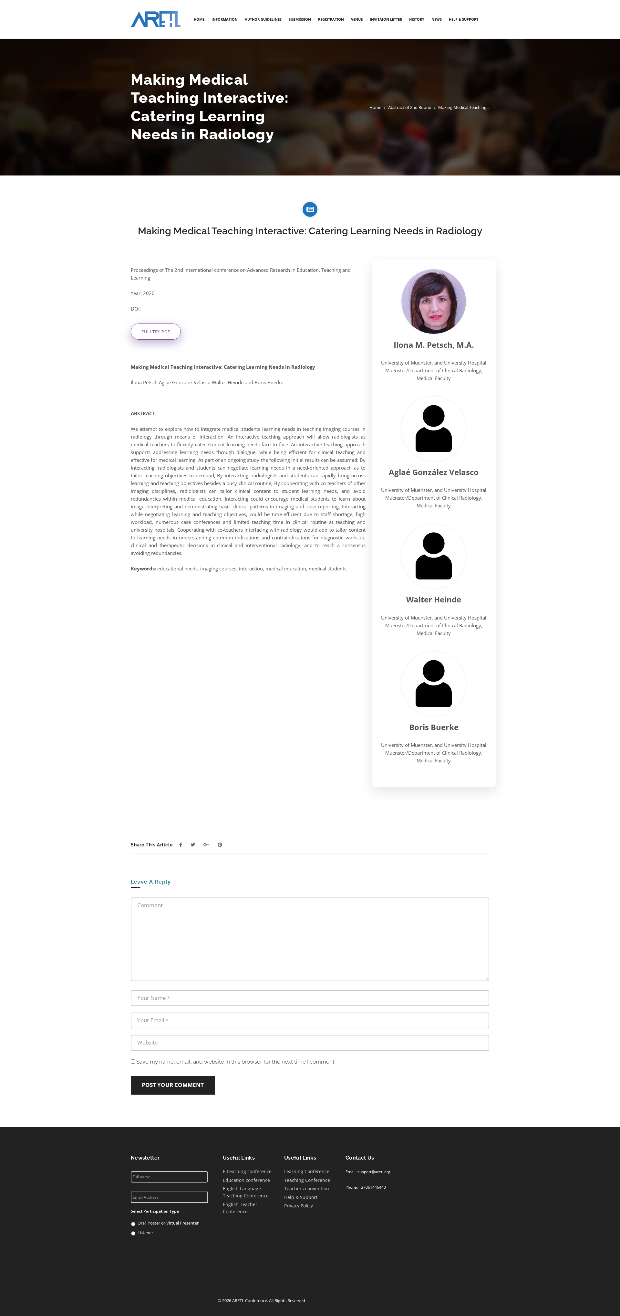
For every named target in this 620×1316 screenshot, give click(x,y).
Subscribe (156, 1255)
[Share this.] (180, 844)
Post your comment (173, 1084)
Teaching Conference (307, 1180)
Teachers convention (306, 1188)
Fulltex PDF (155, 331)
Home (375, 107)
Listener (145, 1233)
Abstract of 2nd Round (409, 107)
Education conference (246, 1180)
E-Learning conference (247, 1171)
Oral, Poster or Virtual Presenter (168, 1223)
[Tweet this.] (193, 844)
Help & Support (300, 1197)
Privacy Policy (298, 1206)
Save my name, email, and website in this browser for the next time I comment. (236, 1061)
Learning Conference (306, 1171)
